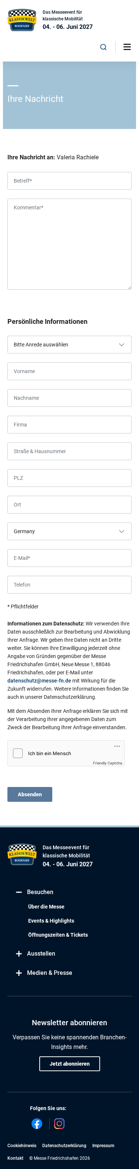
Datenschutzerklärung (64, 1145)
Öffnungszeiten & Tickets (58, 935)
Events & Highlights (51, 921)
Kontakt (15, 1158)
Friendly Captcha (107, 763)
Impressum (103, 1145)
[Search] (103, 47)
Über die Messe (46, 907)
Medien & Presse (49, 972)
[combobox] (103, 47)
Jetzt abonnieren (70, 1064)
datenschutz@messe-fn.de (39, 681)
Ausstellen (41, 953)
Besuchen (40, 892)
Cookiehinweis (21, 1145)
